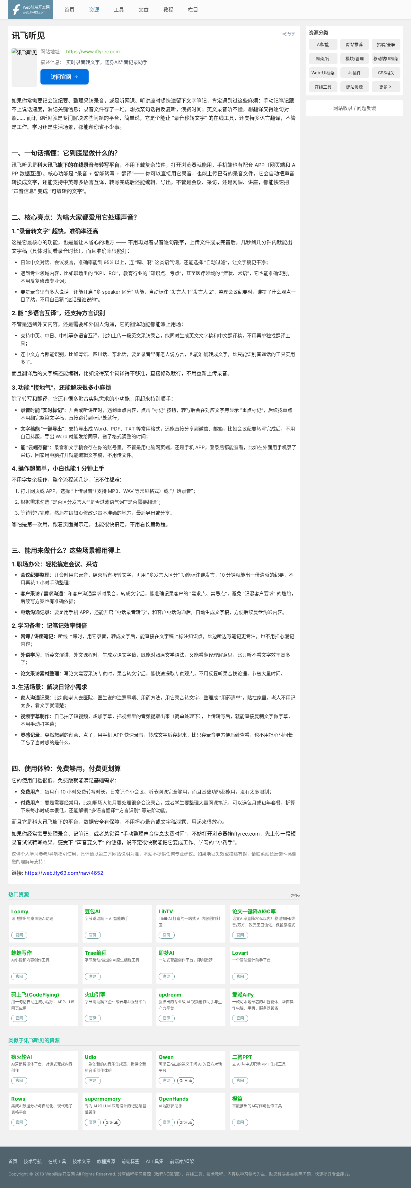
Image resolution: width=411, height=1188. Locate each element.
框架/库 (323, 58)
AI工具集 (154, 1161)
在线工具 (323, 86)
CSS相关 (386, 72)
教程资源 (106, 1161)
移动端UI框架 (385, 58)
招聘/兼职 (386, 44)
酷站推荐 (354, 44)
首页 (69, 9)
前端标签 (130, 1161)
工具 (119, 9)
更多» (295, 895)
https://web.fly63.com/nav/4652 (64, 873)
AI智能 (323, 44)
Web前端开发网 (60, 1173)
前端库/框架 (182, 1161)
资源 (94, 9)
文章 (143, 9)
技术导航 (33, 1161)
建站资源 (354, 86)
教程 (168, 9)
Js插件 (354, 72)
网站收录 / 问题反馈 (354, 108)
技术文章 (82, 1161)
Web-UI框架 (323, 72)
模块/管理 (354, 58)
